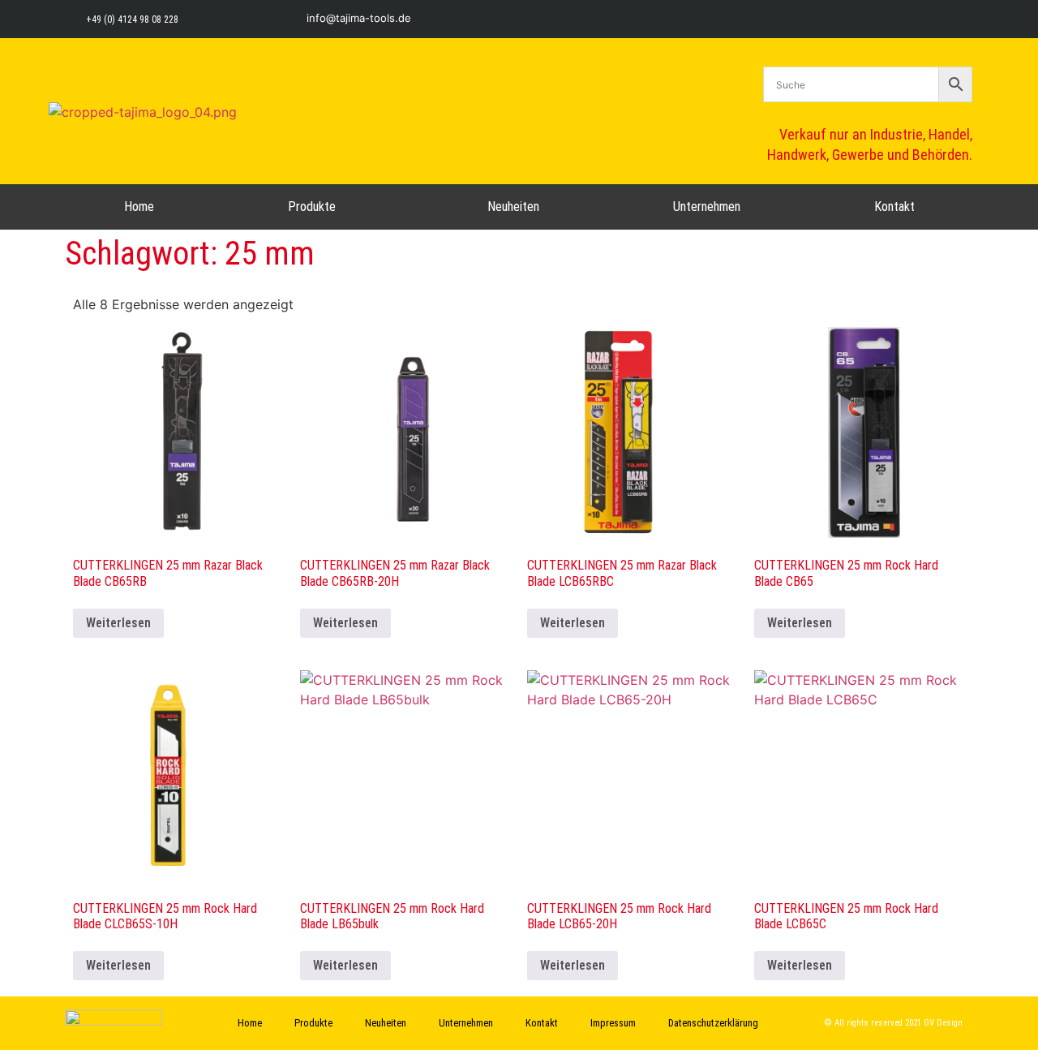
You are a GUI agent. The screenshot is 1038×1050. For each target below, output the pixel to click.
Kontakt (894, 206)
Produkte (312, 206)
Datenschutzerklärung (713, 1023)
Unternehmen (706, 206)
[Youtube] (963, 19)
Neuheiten (513, 206)
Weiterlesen (118, 622)
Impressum (613, 1023)
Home (139, 206)
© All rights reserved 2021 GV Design (894, 1023)
